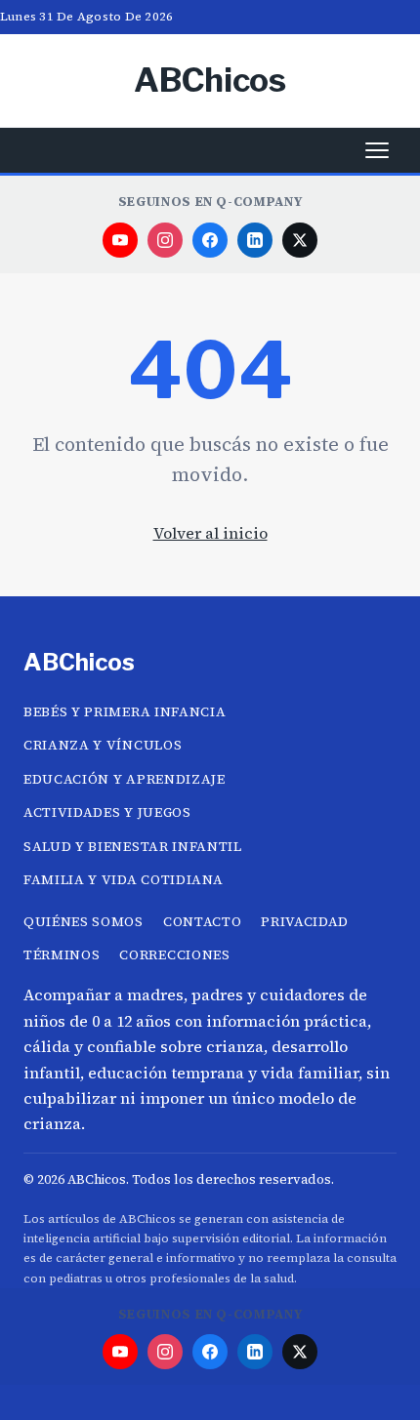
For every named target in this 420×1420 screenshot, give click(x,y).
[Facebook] (210, 240)
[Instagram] (165, 240)
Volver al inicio (210, 533)
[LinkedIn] (255, 240)
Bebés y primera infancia (124, 712)
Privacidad (305, 922)
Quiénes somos (83, 922)
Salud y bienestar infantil (132, 846)
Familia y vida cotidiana (123, 880)
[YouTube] (120, 240)
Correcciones (174, 955)
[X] (299, 240)
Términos (61, 955)
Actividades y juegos (107, 812)
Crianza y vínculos (102, 745)
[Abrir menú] (377, 150)
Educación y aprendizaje (124, 779)
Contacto (202, 922)
